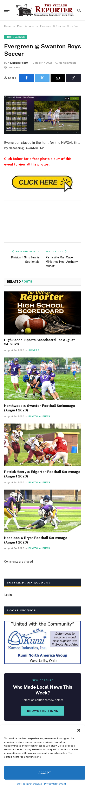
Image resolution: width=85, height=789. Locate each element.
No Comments (67, 62)
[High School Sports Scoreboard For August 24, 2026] (42, 312)
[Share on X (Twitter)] (42, 78)
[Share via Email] (58, 78)
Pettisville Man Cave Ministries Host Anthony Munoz (62, 262)
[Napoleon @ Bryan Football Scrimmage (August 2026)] (42, 511)
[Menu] (6, 10)
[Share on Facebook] (26, 78)
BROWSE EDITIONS (42, 710)
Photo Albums (16, 37)
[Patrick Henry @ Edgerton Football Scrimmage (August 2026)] (42, 445)
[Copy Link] (73, 78)
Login (8, 594)
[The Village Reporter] (44, 10)
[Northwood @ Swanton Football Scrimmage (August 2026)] (42, 378)
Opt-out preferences (29, 783)
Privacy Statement (55, 783)
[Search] (79, 10)
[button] (79, 730)
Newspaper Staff (18, 62)
